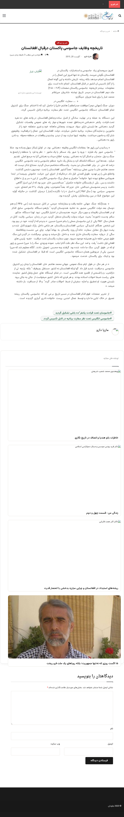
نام (111, 729)
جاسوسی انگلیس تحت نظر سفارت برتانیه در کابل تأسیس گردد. (76, 319)
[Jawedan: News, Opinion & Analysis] (98, 15)
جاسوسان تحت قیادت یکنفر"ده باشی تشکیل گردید (82, 313)
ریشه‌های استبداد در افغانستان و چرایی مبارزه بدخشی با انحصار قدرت (81, 588)
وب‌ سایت (55, 744)
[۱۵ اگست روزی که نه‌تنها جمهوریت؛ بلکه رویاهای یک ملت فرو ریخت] (64, 627)
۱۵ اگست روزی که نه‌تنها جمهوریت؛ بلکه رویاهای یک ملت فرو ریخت (82, 663)
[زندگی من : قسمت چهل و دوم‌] (64, 476)
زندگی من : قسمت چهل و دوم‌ (102, 513)
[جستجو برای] (119, 17)
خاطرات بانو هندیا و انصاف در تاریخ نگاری (96, 438)
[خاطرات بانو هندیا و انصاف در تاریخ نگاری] (64, 401)
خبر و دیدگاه (105, 31)
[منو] (4, 17)
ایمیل (110, 744)
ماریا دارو (88, 56)
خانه (115, 31)
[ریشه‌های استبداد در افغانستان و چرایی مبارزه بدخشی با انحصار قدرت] (64, 551)
